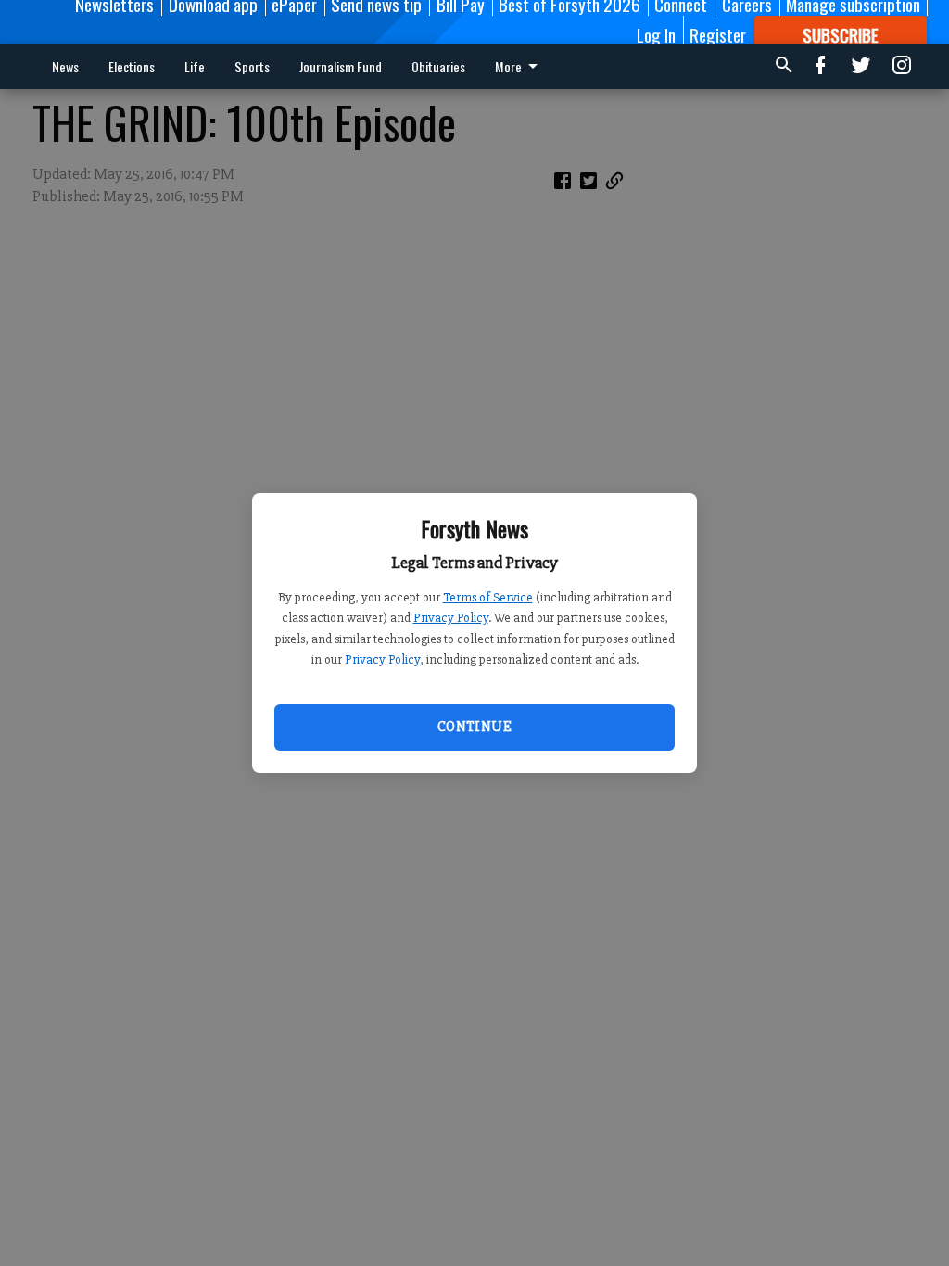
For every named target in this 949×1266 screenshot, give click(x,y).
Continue (474, 726)
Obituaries (438, 66)
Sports (252, 66)
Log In (656, 34)
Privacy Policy (450, 618)
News (65, 66)
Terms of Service (488, 597)
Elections (131, 66)
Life (194, 66)
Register (718, 34)
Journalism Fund (340, 66)
